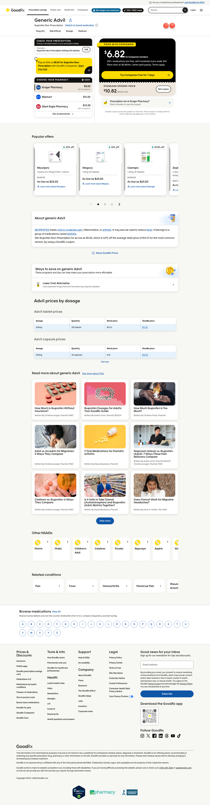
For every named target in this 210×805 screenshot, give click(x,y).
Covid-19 (51, 709)
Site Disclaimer (116, 673)
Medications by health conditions (26, 685)
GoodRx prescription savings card (29, 672)
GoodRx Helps (84, 696)
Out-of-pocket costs (25, 697)
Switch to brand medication (79, 25)
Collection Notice (117, 678)
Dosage (69, 31)
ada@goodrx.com (184, 768)
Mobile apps (21, 666)
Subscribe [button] (178, 694)
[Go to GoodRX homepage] (15, 10)
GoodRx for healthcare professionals (57, 669)
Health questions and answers (61, 719)
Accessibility (84, 662)
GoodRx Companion (25, 712)
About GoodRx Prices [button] (107, 253)
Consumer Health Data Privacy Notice (119, 690)
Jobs (80, 701)
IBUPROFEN (42, 230)
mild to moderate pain (69, 230)
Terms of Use (115, 668)
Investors (82, 706)
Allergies (51, 698)
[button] (105, 10)
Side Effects (55, 31)
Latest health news (56, 683)
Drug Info (40, 31)
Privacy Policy (115, 657)
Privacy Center (116, 662)
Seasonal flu (53, 714)
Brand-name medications (27, 702)
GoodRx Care (22, 718)
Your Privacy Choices (118, 696)
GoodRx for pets (23, 707)
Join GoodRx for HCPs (194, 2)
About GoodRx (84, 675)
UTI (48, 703)
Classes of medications (27, 692)
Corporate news (85, 711)
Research (82, 685)
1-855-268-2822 (166, 768)
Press (80, 680)
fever (149, 230)
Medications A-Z (23, 679)
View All (56, 611)
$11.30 (145, 327)
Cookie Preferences (118, 683)
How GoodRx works (56, 657)
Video (49, 688)
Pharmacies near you (56, 662)
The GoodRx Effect (86, 690)
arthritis (107, 230)
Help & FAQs (84, 657)
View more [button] (105, 520)
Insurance (21, 661)
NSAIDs (71, 234)
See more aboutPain (93, 373)
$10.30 (145, 355)
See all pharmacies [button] (61, 114)
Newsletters (52, 693)
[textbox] (167, 665)
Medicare (82, 31)
